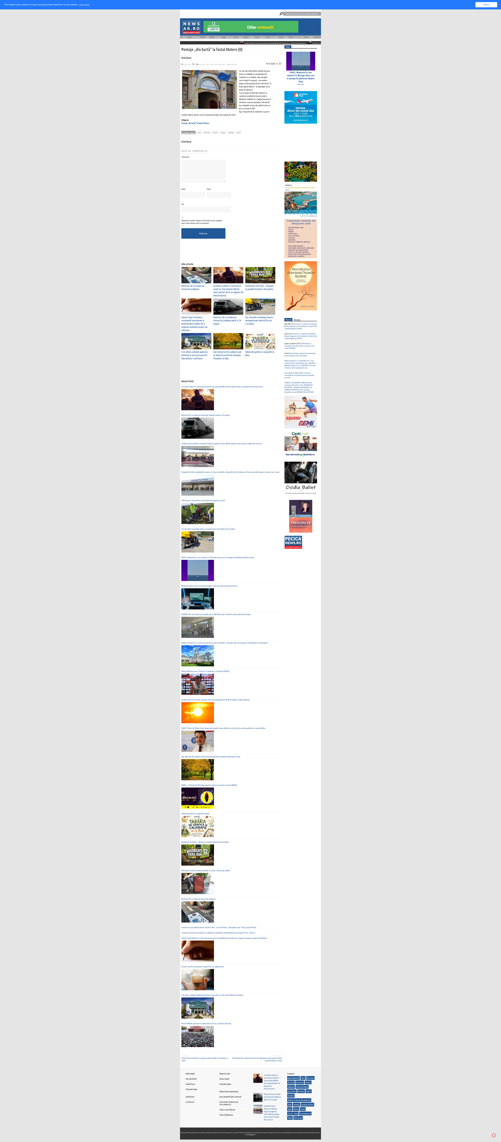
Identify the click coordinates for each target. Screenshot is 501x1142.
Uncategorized (220, 64)
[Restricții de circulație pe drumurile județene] (197, 912)
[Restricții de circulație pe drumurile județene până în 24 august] (197, 428)
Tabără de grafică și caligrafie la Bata (195, 813)
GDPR (311, 37)
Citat (303, 1078)
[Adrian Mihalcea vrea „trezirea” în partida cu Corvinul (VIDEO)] (197, 684)
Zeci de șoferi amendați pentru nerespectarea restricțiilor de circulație (259, 320)
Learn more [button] (84, 5)
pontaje (231, 132)
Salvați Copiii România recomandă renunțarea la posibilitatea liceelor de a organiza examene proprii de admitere (194, 324)
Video (286, 37)
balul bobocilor (293, 1078)
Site (182, 204)
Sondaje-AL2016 (307, 1104)
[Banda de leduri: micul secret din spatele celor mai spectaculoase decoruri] (197, 598)
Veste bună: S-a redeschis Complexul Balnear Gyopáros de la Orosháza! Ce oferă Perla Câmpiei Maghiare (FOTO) (300, 326)
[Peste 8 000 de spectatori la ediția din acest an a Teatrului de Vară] (197, 1036)
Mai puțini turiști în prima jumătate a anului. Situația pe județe (205, 870)
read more (300, 84)
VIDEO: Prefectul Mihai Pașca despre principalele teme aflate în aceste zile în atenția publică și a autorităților (223, 728)
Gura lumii (275, 37)
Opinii (240, 37)
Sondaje (252, 37)
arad (199, 132)
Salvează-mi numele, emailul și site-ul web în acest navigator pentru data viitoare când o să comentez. (201, 221)
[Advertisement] (228, 253)
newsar (223, 132)
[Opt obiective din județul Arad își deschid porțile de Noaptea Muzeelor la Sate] (197, 769)
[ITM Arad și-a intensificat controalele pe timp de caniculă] (197, 513)
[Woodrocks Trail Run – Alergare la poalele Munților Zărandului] (197, 855)
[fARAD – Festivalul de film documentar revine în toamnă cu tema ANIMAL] (197, 798)
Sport (208, 37)
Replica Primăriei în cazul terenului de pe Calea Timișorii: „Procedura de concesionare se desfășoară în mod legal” (224, 642)
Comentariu (185, 157)
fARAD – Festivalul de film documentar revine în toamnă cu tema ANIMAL (209, 785)
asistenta (206, 132)
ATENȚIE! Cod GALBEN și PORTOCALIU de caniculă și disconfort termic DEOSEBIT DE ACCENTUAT (299, 389)
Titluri (212, 64)
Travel (302, 1109)
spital (238, 132)
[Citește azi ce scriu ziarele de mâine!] (191, 32)
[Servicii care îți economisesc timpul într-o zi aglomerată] (197, 979)
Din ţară (218, 37)
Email (209, 189)
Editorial (291, 1087)
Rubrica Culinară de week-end (299, 1100)
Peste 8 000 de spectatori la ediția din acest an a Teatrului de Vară (206, 1023)
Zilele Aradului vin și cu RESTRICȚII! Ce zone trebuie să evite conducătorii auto (300, 366)
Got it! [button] (486, 5)
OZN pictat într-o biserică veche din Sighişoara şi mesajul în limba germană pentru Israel (257, 1059)
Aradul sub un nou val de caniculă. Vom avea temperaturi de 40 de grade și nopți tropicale (215, 699)
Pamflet (291, 1095)
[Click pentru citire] (194, 43)
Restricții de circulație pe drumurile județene (198, 899)
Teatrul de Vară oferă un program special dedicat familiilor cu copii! (204, 1059)
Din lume (229, 37)
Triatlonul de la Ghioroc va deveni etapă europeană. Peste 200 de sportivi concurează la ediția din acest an (270, 43)
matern (215, 132)
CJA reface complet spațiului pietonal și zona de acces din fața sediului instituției (194, 355)
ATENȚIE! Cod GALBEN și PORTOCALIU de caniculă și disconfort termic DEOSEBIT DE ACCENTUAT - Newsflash (298, 384)
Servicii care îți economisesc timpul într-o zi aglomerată (202, 966)
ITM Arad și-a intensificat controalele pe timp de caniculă (203, 500)
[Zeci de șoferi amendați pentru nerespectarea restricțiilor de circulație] (197, 542)
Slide (207, 64)
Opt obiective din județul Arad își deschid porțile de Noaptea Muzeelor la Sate (227, 355)
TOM (235, 64)
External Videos (302, 1087)
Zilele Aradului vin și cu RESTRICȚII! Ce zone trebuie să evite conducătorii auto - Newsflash (300, 361)
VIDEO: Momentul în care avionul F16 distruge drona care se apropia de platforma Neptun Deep (217, 557)
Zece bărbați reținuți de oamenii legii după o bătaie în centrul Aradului (299, 354)
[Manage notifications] (494, 1135)
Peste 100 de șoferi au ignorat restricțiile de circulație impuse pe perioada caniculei (299, 375)
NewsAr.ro (252, 1135)
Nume (183, 189)
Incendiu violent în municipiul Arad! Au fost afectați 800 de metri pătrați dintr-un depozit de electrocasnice (228, 290)
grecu (286, 373)
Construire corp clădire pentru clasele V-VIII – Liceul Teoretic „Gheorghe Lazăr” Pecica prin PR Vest (218, 927)
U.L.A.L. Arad (298, 37)
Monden (301, 1091)
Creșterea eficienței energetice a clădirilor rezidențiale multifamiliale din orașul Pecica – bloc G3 (218, 932)
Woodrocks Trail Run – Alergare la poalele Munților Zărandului (205, 842)
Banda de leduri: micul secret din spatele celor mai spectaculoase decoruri (209, 586)
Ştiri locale (196, 37)
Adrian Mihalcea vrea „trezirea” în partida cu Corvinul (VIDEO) (205, 671)
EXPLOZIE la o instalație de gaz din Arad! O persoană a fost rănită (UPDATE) (299, 345)
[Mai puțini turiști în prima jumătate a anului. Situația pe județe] (197, 883)
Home (185, 37)
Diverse (262, 37)
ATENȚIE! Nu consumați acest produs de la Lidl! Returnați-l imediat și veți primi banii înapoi (216, 614)
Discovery (299, 1082)
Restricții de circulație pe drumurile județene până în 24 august (215, 43)
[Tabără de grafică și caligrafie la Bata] (197, 826)
